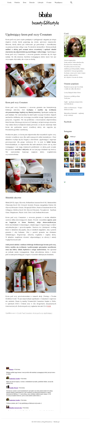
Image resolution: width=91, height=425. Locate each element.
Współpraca (58, 2)
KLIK (49, 306)
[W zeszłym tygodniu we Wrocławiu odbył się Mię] (72, 154)
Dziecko (32, 2)
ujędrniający (48, 313)
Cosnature (28, 313)
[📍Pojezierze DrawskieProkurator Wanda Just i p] (77, 148)
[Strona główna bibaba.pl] (45, 18)
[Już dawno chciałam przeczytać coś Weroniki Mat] (66, 148)
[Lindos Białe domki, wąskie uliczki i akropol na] (77, 143)
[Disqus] (31, 340)
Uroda (9, 2)
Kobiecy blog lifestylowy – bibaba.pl (48, 422)
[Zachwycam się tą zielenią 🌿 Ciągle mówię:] (66, 154)
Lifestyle (40, 2)
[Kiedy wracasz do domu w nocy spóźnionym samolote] (83, 143)
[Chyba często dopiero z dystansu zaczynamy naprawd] (66, 165)
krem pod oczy (38, 313)
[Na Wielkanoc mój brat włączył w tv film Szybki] (77, 165)
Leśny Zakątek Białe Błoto (72, 92)
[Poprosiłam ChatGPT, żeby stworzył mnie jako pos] (77, 154)
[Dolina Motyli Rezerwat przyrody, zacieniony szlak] (66, 143)
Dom (24, 2)
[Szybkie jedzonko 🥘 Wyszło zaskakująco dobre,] (83, 148)
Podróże (17, 2)
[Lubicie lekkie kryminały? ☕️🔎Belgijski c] (72, 160)
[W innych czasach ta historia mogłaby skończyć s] (72, 165)
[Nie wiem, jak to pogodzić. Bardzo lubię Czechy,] (77, 160)
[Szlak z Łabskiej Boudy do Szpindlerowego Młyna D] (66, 160)
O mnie (49, 2)
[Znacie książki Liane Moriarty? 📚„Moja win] (83, 165)
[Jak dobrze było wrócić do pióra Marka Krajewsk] (72, 148)
